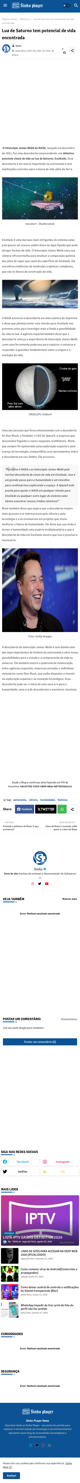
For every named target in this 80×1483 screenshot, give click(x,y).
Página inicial (9, 19)
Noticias (25, 19)
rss (63, 1172)
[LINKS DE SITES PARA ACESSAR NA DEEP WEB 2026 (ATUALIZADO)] (9, 1256)
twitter (22, 1172)
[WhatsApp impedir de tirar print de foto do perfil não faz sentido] (9, 1310)
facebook (23, 1162)
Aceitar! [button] (11, 1475)
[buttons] (30, 1445)
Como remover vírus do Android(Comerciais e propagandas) (49, 1270)
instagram (63, 1162)
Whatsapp (62, 809)
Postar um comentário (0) (40, 1042)
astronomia (19, 800)
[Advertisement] (40, 99)
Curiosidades (47, 800)
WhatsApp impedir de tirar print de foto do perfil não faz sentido (47, 1307)
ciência (33, 800)
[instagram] (32, 883)
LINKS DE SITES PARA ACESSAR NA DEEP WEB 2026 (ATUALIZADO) (49, 1252)
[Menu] (5, 5)
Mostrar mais (69, 899)
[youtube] (47, 883)
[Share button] (72, 809)
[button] (66, 5)
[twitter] (39, 883)
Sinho (38, 869)
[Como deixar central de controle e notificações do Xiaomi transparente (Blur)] (9, 1292)
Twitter (47, 809)
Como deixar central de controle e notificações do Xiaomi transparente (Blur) (50, 1289)
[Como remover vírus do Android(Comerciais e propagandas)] (9, 1274)
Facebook (27, 809)
